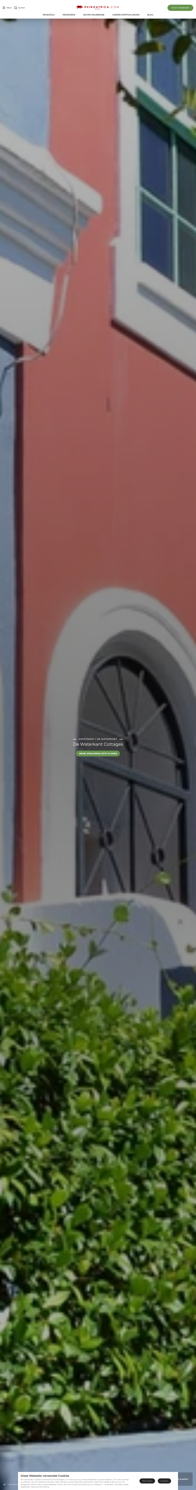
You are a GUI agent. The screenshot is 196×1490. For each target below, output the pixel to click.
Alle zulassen (147, 1481)
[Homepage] (4, 1484)
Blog (150, 15)
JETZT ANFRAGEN (180, 8)
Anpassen (164, 1481)
